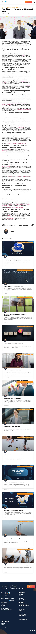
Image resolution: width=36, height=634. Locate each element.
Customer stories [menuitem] (4, 604)
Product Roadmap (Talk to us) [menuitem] (6, 609)
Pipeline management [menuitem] (22, 615)
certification (21, 127)
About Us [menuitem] (3, 623)
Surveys (23, 55)
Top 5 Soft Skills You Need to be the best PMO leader (16, 143)
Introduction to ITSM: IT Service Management (14, 482)
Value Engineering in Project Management (13, 538)
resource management (13, 103)
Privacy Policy (16, 630)
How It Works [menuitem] (21, 594)
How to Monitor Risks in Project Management (14, 510)
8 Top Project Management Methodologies (13, 343)
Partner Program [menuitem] (4, 627)
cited (10, 149)
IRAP (18, 127)
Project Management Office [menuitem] (23, 604)
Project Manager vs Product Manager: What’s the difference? (17, 565)
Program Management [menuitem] (23, 618)
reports (23, 95)
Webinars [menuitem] (3, 605)
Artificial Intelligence (6, 166)
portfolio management (6, 104)
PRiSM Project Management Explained (12, 370)
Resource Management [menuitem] (23, 613)
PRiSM (10, 204)
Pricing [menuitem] (20, 595)
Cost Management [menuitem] (22, 609)
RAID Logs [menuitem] (20, 610)
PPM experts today (9, 218)
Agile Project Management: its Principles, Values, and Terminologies (15, 315)
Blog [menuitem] (2, 606)
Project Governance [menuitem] (22, 614)
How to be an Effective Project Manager (12, 426)
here (20, 181)
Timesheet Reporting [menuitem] (22, 611)
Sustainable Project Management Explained (15, 207)
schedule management (22, 103)
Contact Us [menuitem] (3, 624)
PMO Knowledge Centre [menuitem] (5, 608)
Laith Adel (12, 231)
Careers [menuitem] (2, 625)
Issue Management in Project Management (13, 259)
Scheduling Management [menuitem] (23, 619)
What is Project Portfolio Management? (12, 398)
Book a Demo (28, 2)
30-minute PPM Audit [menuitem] (22, 599)
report (18, 53)
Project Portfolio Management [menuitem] (24, 605)
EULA (19, 630)
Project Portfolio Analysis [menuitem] (23, 616)
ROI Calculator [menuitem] (21, 598)
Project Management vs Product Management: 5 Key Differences (15, 454)
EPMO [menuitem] (20, 606)
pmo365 (9, 215)
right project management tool (24, 109)
